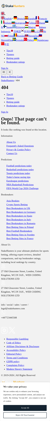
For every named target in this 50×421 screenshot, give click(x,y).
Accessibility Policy (16, 350)
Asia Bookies (12, 200)
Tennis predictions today (18, 173)
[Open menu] (3, 72)
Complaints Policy (15, 365)
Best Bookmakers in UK (18, 208)
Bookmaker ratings (15, 62)
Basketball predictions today (20, 169)
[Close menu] (9, 72)
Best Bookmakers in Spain (19, 215)
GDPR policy (12, 361)
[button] (25, 14)
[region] (25, 401)
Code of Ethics (13, 342)
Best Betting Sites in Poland (20, 227)
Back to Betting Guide (12, 76)
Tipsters (10, 54)
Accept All (25, 408)
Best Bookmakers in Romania (20, 223)
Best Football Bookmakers (19, 231)
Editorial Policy (14, 354)
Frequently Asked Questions (20, 145)
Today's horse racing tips (18, 177)
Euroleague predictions (17, 180)
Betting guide (12, 58)
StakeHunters (7, 80)
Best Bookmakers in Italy (18, 219)
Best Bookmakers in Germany (21, 212)
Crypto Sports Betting (17, 204)
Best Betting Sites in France (19, 238)
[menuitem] (7, 18)
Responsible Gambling (17, 339)
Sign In (4, 68)
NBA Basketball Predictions (20, 184)
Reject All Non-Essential (25, 415)
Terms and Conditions (17, 357)
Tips (9, 50)
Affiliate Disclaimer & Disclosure (22, 346)
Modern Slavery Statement (19, 369)
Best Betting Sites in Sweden (20, 234)
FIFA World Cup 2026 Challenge (22, 188)
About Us (11, 142)
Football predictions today (19, 165)
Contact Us (11, 153)
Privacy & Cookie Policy (18, 149)
